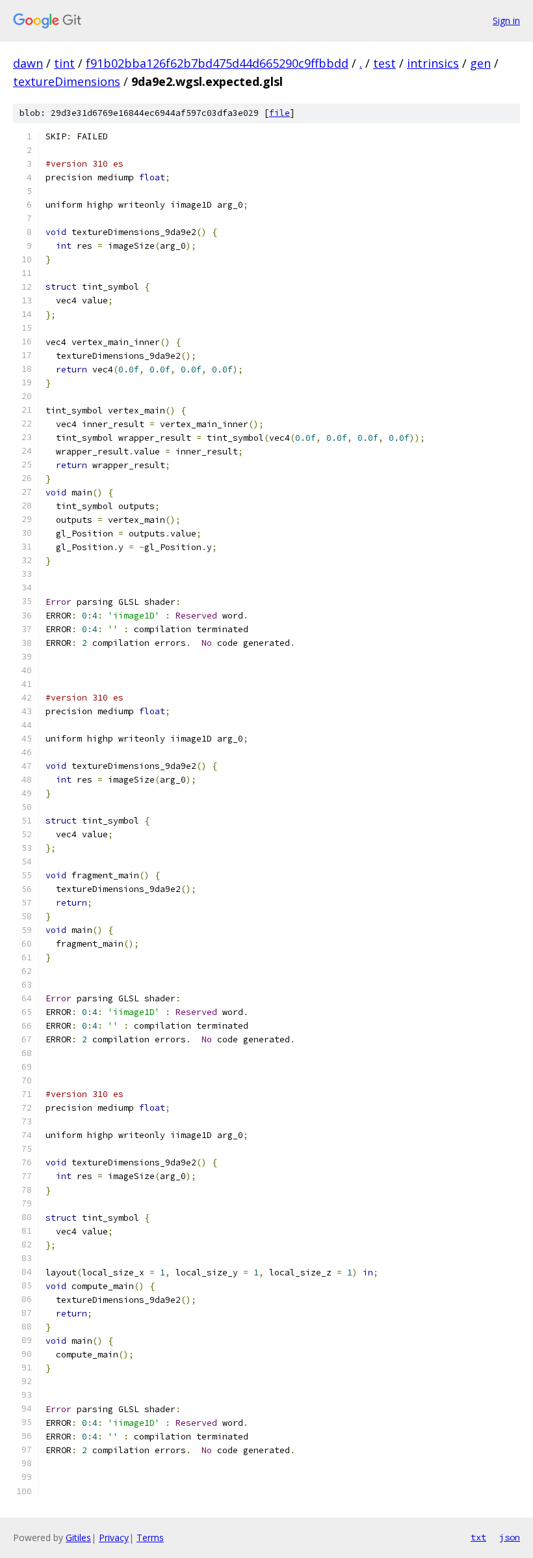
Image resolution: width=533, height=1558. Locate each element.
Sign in (506, 20)
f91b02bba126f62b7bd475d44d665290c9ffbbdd (217, 63)
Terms (150, 1537)
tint (64, 63)
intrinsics (433, 63)
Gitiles (78, 1537)
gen (480, 63)
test (384, 63)
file (279, 112)
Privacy (114, 1537)
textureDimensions (66, 81)
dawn (28, 63)
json (509, 1537)
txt (478, 1537)
